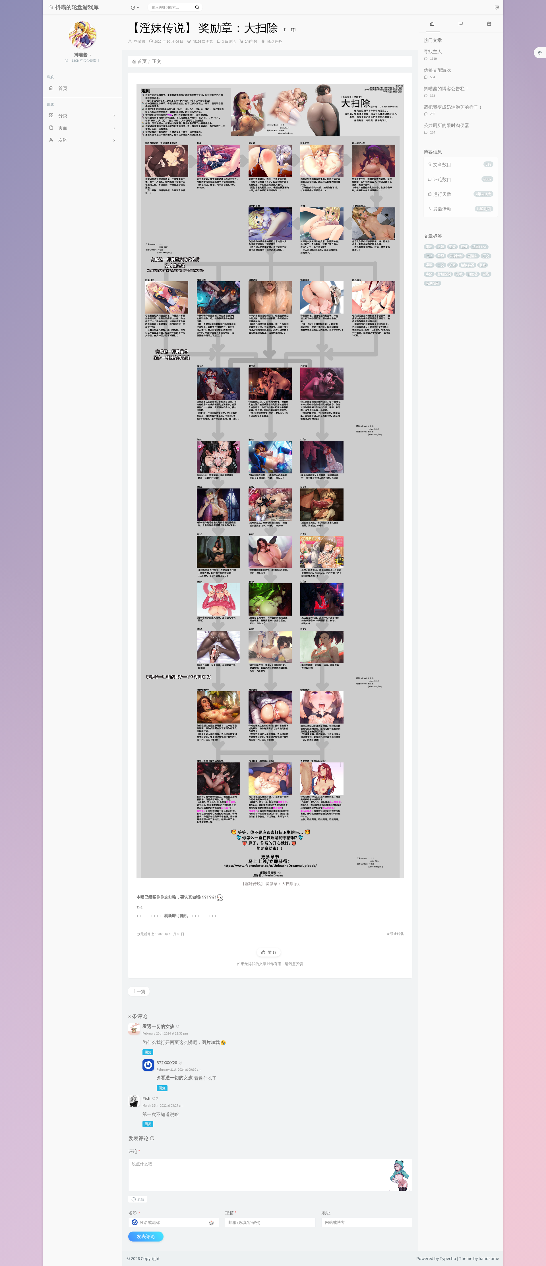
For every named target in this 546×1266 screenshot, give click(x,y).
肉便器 (473, 274)
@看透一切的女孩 (175, 1077)
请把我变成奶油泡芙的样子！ (453, 107)
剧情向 (473, 256)
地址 (325, 1213)
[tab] (432, 23)
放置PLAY (479, 247)
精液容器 (467, 265)
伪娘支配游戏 (437, 70)
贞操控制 (456, 256)
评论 (134, 1151)
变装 (452, 247)
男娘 (440, 247)
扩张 (452, 265)
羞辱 (440, 256)
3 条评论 (229, 41)
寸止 (429, 256)
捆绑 (464, 247)
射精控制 (444, 274)
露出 (429, 247)
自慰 (486, 274)
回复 (147, 1052)
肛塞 (482, 265)
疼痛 (429, 274)
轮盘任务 (274, 41)
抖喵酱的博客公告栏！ (446, 88)
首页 (142, 61)
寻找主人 (433, 51)
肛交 (486, 256)
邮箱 (231, 1213)
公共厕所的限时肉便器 (446, 125)
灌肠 (429, 265)
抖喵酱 (139, 41)
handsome (489, 1258)
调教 (459, 274)
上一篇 (139, 991)
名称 (134, 1213)
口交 (440, 265)
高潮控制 (432, 283)
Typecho (448, 1258)
